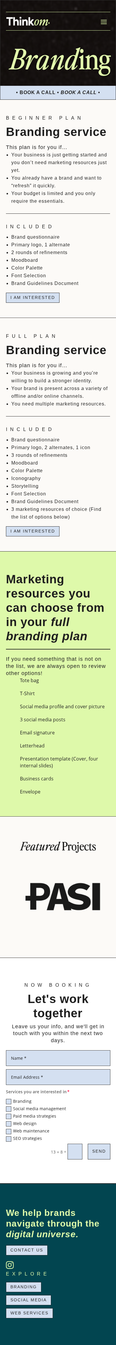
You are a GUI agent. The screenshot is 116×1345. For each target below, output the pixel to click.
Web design (25, 1123)
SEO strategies (27, 1138)
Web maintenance (31, 1131)
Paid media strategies (34, 1116)
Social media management (39, 1108)
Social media (28, 1300)
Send (99, 1151)
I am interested (32, 297)
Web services (29, 1313)
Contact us (26, 1250)
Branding (22, 1101)
